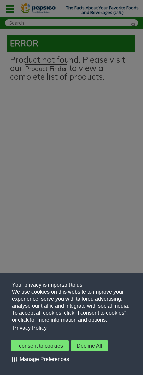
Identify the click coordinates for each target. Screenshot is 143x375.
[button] (40, 359)
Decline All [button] (89, 346)
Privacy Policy (30, 328)
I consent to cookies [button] (39, 346)
